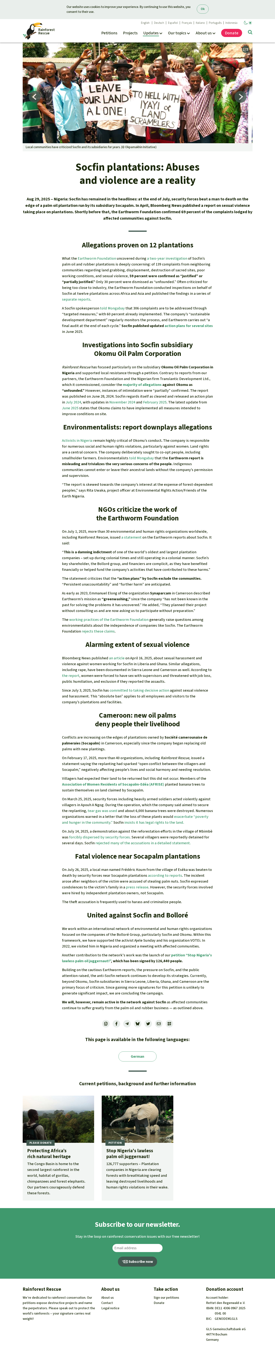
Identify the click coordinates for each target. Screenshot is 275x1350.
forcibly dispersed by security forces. (100, 837)
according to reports (165, 875)
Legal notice (110, 1308)
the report (70, 675)
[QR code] (169, 1024)
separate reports (76, 299)
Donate (159, 1303)
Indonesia (231, 22)
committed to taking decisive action (139, 690)
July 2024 (73, 402)
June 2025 (70, 408)
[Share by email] (159, 1024)
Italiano (200, 22)
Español (173, 22)
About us (107, 1297)
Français (187, 22)
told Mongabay (112, 308)
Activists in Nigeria (77, 440)
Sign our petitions (166, 1297)
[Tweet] (148, 1024)
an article (117, 658)
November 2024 (122, 402)
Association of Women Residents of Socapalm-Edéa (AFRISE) (113, 784)
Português (215, 22)
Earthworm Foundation (97, 258)
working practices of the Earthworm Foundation (109, 619)
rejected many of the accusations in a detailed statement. (143, 843)
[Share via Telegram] (127, 1024)
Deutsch (159, 22)
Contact (107, 1303)
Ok (203, 9)
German (137, 1056)
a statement (131, 537)
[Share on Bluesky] (137, 1024)
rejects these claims (98, 631)
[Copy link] (106, 1024)
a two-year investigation (167, 258)
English (145, 22)
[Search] (250, 33)
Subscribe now (140, 1261)
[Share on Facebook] (116, 1024)
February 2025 (155, 402)
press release (137, 887)
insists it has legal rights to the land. (154, 822)
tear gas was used (102, 810)
